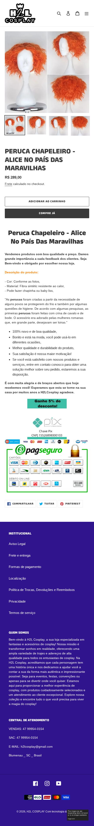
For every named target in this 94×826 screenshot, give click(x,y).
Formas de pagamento (25, 567)
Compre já (47, 213)
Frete (8, 184)
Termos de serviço (22, 613)
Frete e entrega (19, 555)
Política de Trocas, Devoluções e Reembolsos (42, 590)
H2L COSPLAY (36, 811)
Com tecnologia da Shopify (61, 811)
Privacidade (17, 601)
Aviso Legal (17, 544)
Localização (17, 578)
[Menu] (86, 13)
